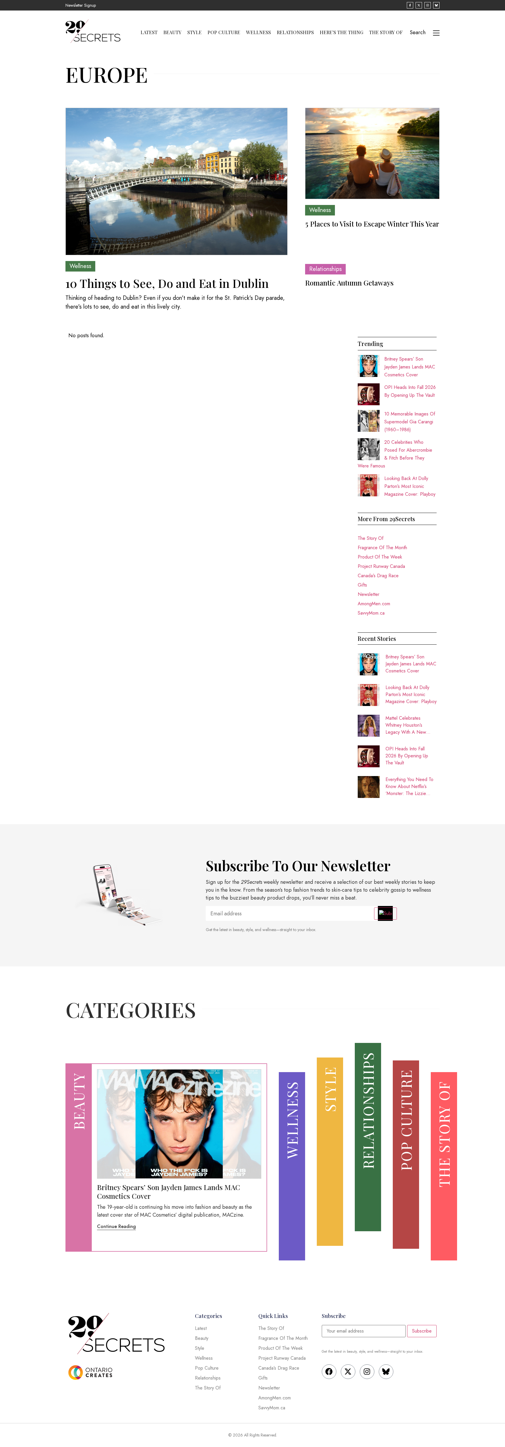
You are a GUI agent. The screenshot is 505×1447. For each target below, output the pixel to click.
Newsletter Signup (80, 5)
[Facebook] (329, 1371)
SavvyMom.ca (371, 613)
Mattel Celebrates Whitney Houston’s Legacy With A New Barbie (405, 725)
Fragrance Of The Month (382, 547)
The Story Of (386, 32)
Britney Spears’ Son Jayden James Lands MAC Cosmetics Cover (409, 367)
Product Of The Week (380, 557)
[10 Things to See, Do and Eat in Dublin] (176, 181)
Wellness (258, 32)
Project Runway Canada (381, 566)
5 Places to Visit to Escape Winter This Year (372, 223)
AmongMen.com (374, 603)
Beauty (172, 32)
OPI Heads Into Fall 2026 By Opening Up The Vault (406, 755)
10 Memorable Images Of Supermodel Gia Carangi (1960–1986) (409, 422)
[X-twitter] (348, 1371)
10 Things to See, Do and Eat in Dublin (167, 283)
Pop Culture (223, 32)
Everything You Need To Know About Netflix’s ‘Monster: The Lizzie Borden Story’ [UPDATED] (409, 786)
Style (194, 32)
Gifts (362, 585)
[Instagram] (367, 1371)
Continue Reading (116, 1226)
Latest (149, 32)
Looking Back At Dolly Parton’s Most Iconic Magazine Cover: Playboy (409, 486)
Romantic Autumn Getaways (349, 282)
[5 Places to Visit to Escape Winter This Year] (372, 153)
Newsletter (368, 594)
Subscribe (422, 1331)
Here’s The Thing (341, 32)
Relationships (295, 32)
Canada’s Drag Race (378, 575)
